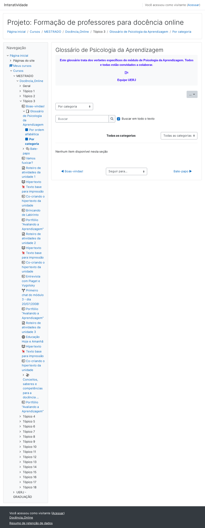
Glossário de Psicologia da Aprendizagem (139, 32)
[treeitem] (26, 276)
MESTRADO (52, 32)
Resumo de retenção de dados (31, 523)
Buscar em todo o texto (138, 118)
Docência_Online (77, 32)
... (193, 94)
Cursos (35, 32)
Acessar (193, 5)
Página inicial (16, 32)
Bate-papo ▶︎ (183, 171)
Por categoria (181, 32)
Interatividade (16, 5)
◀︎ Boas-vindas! (72, 171)
